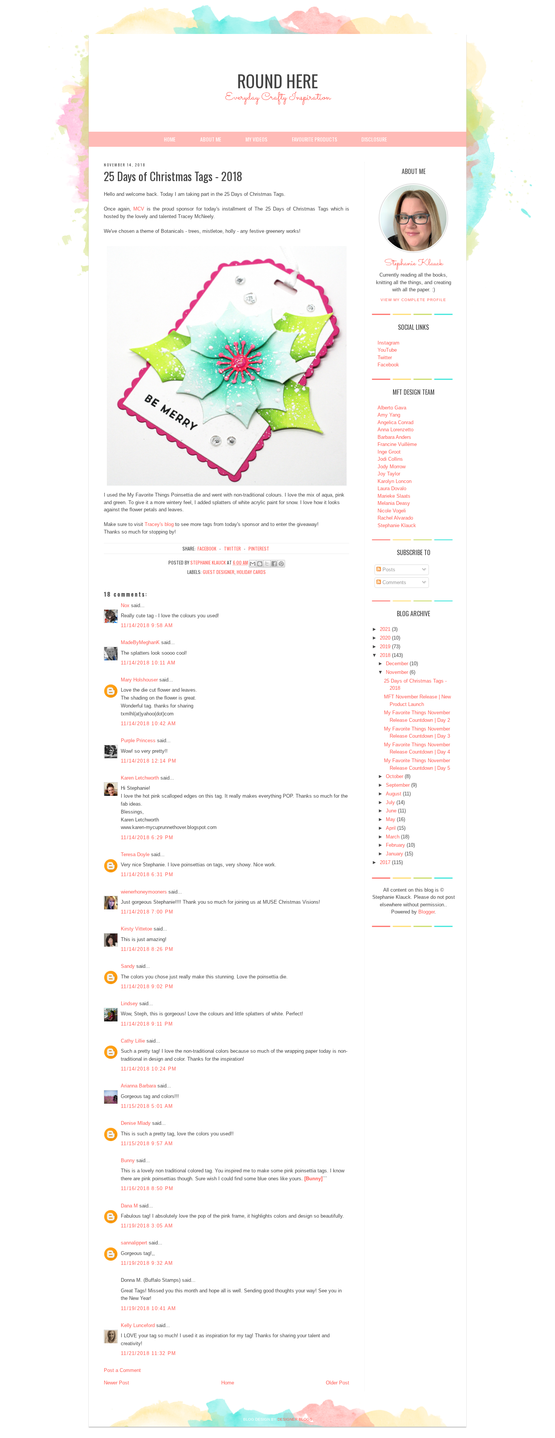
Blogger (426, 912)
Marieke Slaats (394, 496)
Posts (388, 569)
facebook (206, 548)
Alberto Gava (392, 408)
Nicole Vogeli (392, 511)
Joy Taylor (389, 474)
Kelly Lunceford (138, 1325)
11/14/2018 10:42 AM (148, 723)
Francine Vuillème (397, 444)
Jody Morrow (391, 466)
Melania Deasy (394, 503)
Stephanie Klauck (413, 265)
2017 (385, 862)
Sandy (128, 966)
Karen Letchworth (140, 778)
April (391, 828)
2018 (385, 655)
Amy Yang (389, 415)
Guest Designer (218, 572)
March (392, 837)
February (395, 845)
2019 (385, 646)
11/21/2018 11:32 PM (148, 1353)
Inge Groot (389, 452)
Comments (393, 582)
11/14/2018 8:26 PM (147, 949)
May (390, 819)
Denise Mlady (136, 1123)
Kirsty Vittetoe (136, 929)
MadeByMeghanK (140, 642)
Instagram (388, 343)
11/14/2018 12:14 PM (149, 761)
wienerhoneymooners (144, 892)
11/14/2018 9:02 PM (147, 986)
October (394, 776)
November (397, 672)
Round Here (277, 80)
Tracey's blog (159, 524)
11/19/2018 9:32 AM (147, 1263)
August (393, 794)
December (397, 663)
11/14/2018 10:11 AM (148, 663)
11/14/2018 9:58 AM (147, 625)
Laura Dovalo (392, 488)
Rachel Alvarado (395, 518)
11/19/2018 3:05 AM (147, 1226)
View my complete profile (413, 300)
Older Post (337, 1383)
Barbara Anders (394, 437)
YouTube (387, 350)
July (390, 802)
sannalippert (134, 1243)
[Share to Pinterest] (281, 564)
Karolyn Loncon (395, 481)
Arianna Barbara (138, 1086)
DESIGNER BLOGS (295, 1419)
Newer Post (116, 1383)
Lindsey (129, 1003)
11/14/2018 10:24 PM (149, 1069)
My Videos (256, 139)
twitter (232, 548)
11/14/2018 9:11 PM (147, 1024)
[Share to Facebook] (274, 564)
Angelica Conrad (395, 422)
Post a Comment (122, 1370)
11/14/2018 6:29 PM (147, 837)
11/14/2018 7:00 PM (147, 912)
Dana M (129, 1206)
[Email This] (252, 564)
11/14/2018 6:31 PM (147, 874)
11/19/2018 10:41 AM (148, 1308)
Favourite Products (314, 139)
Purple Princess (138, 740)
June (391, 811)
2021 (385, 629)
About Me (210, 139)
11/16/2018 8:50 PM (147, 1188)
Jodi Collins (390, 459)
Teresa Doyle (135, 854)
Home (170, 139)
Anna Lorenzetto (395, 429)
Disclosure (374, 139)
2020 (385, 638)
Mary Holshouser (139, 680)
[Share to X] (267, 564)
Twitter (385, 357)
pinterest (258, 548)
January (394, 854)
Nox (125, 605)
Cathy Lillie (133, 1041)
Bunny (128, 1160)
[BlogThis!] (260, 564)
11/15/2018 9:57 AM (147, 1143)
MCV (138, 209)
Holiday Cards (251, 572)
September (398, 785)
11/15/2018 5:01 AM (147, 1106)
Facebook (388, 365)
